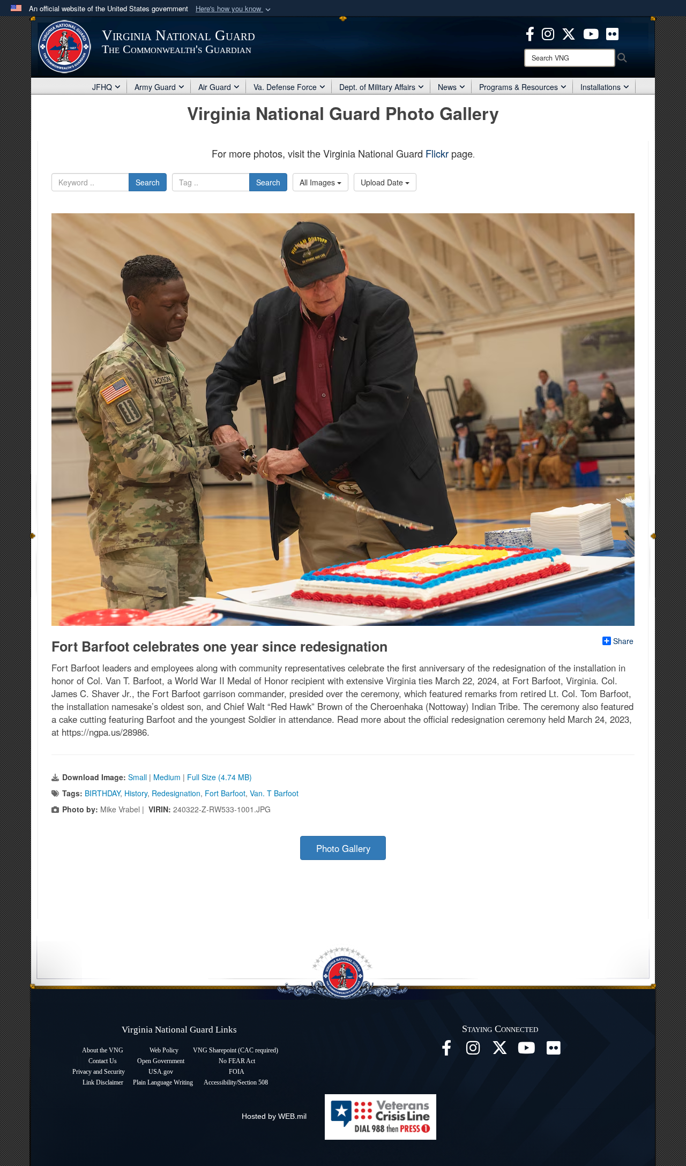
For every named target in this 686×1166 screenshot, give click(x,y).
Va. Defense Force (285, 86)
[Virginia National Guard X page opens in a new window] (569, 32)
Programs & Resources (518, 86)
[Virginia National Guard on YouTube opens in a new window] (591, 32)
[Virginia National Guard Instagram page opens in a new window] (548, 32)
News (447, 86)
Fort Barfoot (225, 793)
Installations (600, 86)
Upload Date (383, 182)
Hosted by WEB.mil (274, 1116)
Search (148, 182)
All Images (318, 182)
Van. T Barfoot (274, 793)
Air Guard (214, 86)
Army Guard (155, 86)
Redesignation (176, 793)
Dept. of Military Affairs (377, 86)
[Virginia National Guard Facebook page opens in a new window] (530, 32)
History (135, 793)
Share (623, 641)
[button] (234, 8)
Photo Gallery (343, 848)
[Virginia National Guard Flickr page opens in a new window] (612, 32)
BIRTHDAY (102, 793)
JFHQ (102, 86)
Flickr (437, 153)
